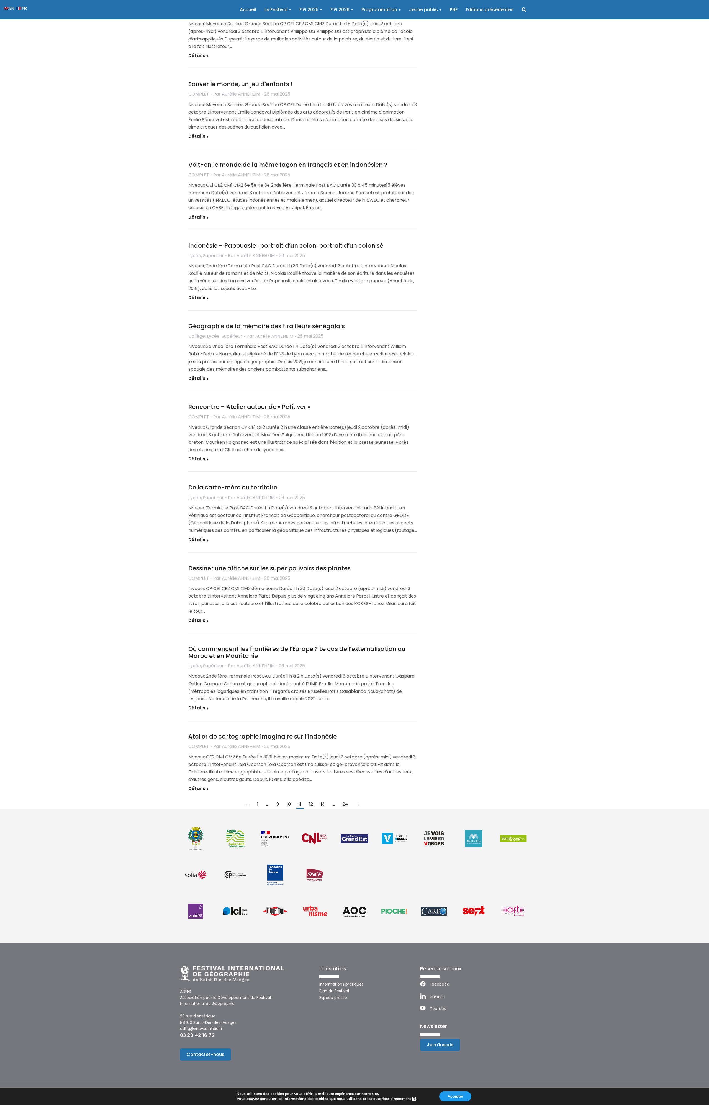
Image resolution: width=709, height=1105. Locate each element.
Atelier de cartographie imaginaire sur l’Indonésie (262, 736)
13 (323, 804)
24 (345, 804)
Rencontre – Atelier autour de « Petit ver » (249, 407)
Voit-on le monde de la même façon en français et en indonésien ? (287, 165)
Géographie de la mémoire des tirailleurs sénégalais (266, 326)
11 (300, 804)
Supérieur (213, 255)
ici (414, 1098)
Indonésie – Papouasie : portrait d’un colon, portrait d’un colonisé (285, 246)
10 (289, 804)
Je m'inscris (440, 1045)
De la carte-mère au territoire (232, 487)
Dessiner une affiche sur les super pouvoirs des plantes (269, 568)
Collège (196, 336)
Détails (196, 56)
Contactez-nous (205, 1054)
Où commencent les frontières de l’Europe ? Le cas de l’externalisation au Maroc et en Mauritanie (296, 652)
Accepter (455, 1096)
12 (311, 804)
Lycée (194, 255)
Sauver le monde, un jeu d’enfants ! (240, 84)
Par (236, 94)
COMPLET (198, 94)
